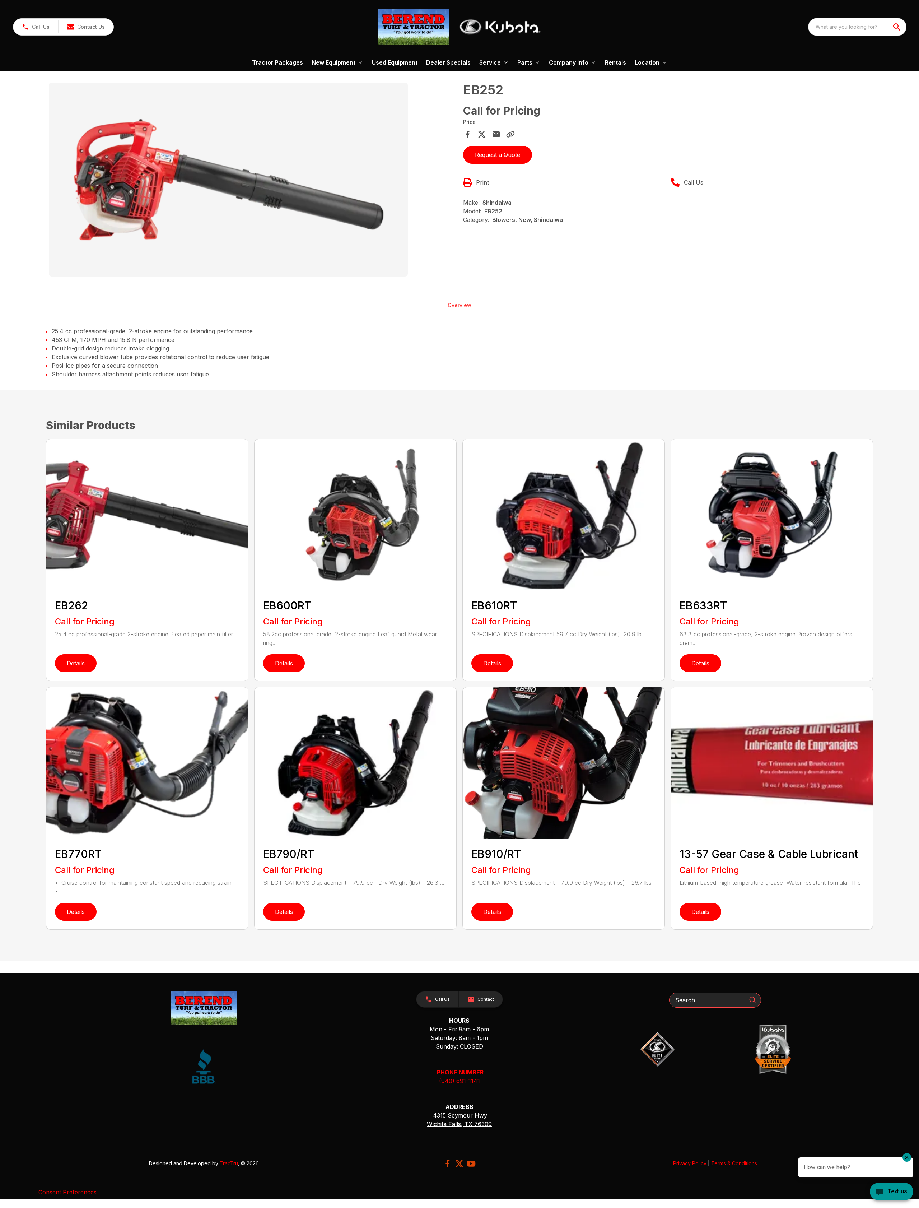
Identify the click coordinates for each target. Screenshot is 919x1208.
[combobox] (857, 27)
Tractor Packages (277, 62)
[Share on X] (481, 134)
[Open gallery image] (228, 180)
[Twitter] (459, 1163)
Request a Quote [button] (497, 154)
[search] (897, 27)
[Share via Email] (496, 134)
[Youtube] (471, 1163)
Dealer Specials (448, 62)
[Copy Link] (510, 134)
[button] (35, 26)
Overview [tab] (459, 305)
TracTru (229, 1163)
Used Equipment (394, 62)
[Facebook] (447, 1163)
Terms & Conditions (734, 1163)
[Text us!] (891, 1192)
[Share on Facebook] (467, 134)
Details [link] (76, 663)
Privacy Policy (689, 1163)
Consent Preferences (67, 1192)
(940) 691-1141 (459, 1080)
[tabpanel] (252, 181)
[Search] (752, 999)
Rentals (615, 62)
